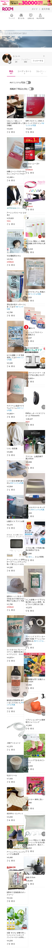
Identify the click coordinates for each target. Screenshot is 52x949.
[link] (16, 106)
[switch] (28, 82)
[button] (7, 58)
